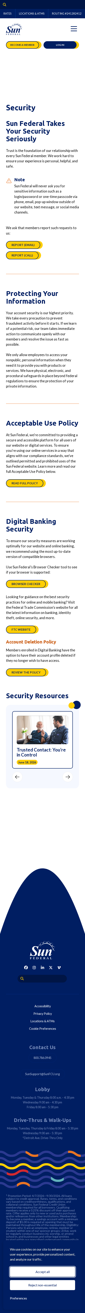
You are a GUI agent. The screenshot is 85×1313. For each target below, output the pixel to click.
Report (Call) (22, 255)
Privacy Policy (42, 1013)
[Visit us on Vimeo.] (59, 967)
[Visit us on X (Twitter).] (51, 967)
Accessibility (42, 1006)
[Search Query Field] (3, 4)
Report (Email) (23, 245)
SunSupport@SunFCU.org (42, 1074)
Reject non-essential (42, 1285)
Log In (60, 44)
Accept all (42, 1272)
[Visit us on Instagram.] (34, 967)
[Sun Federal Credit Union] (14, 28)
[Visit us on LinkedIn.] (42, 967)
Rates (8, 13)
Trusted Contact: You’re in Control (41, 752)
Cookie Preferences (42, 1028)
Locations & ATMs (32, 13)
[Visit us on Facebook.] (26, 967)
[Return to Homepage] (42, 949)
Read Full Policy (25, 483)
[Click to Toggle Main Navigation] (74, 29)
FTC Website (21, 629)
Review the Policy (26, 672)
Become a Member (22, 44)
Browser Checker (26, 584)
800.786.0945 (42, 1058)
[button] (17, 777)
